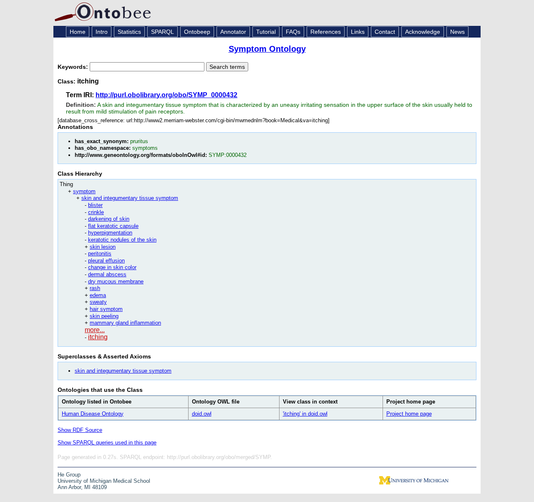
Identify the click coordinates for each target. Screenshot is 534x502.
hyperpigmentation (110, 233)
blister (95, 205)
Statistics (129, 31)
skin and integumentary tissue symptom (129, 198)
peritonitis (99, 253)
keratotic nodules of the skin (122, 240)
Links (358, 31)
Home (78, 31)
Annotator (233, 31)
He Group (69, 475)
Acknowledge (422, 31)
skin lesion (103, 247)
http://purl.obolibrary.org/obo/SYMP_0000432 (166, 94)
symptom (84, 191)
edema (98, 295)
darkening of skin (108, 219)
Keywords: (74, 66)
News (457, 31)
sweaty (98, 302)
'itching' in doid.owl (305, 414)
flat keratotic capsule (113, 226)
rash (95, 288)
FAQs (293, 31)
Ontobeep (197, 31)
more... (95, 329)
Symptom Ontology (267, 48)
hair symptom (106, 309)
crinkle (96, 212)
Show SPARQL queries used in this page (107, 442)
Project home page (409, 414)
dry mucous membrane (116, 281)
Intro (102, 31)
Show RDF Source (80, 430)
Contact (385, 31)
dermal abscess (107, 274)
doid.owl (202, 414)
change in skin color (112, 267)
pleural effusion (106, 260)
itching (98, 337)
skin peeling (104, 316)
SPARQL (162, 31)
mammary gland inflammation (125, 323)
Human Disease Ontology (92, 414)
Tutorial (266, 31)
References (325, 31)
